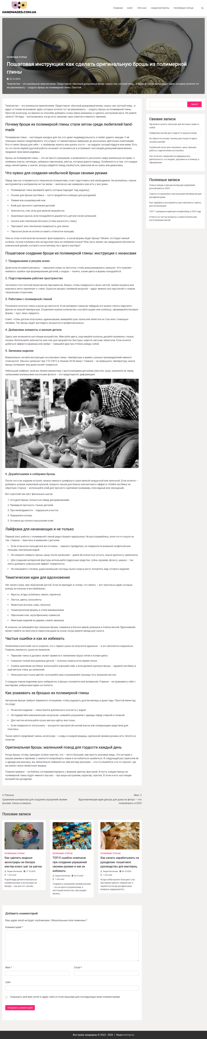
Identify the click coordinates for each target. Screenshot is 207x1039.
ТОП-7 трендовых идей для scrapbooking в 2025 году (175, 211)
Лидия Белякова (14, 871)
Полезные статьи (183, 8)
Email (78, 967)
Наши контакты (160, 8)
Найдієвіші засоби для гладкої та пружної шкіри (173, 133)
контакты (128, 1034)
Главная (118, 8)
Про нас (142, 8)
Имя (8, 967)
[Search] (202, 8)
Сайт (8, 982)
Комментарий (14, 927)
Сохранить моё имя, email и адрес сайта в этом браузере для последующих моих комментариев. (65, 996)
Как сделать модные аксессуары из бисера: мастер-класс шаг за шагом (23, 862)
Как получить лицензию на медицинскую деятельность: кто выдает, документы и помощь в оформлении (174, 159)
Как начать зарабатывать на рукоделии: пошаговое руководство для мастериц (119, 862)
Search (194, 104)
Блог (130, 8)
